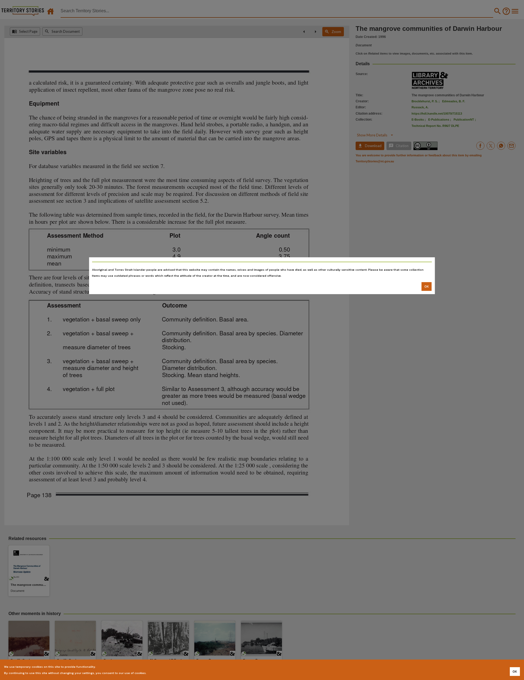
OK (426, 286)
